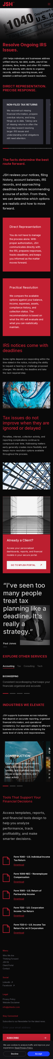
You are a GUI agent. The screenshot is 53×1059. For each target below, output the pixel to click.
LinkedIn (6, 982)
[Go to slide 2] (10, 148)
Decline (14, 1054)
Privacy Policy (9, 999)
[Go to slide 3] (16, 148)
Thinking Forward (10, 959)
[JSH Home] (8, 4)
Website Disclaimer (11, 1002)
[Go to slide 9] (48, 148)
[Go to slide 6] (32, 148)
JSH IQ (6, 962)
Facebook (7, 985)
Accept (38, 1054)
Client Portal (8, 965)
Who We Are (8, 956)
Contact (6, 969)
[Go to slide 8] (43, 148)
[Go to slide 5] (26, 148)
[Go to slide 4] (21, 148)
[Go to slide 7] (37, 148)
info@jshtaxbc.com (11, 1007)
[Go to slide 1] (5, 148)
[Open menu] (49, 4)
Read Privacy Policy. (24, 1048)
